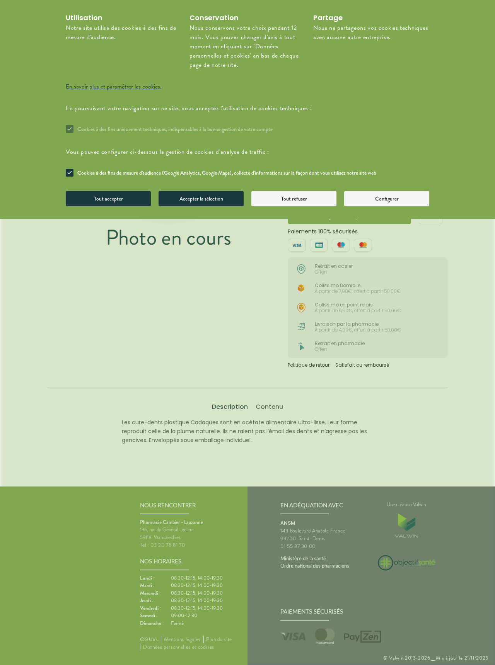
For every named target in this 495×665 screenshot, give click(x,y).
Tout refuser (294, 198)
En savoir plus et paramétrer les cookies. (114, 86)
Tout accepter (108, 198)
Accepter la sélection (201, 198)
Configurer (387, 198)
